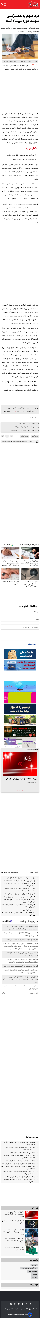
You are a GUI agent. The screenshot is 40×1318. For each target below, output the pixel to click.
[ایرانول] (20, 720)
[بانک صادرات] (20, 686)
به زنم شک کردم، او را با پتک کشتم (23, 159)
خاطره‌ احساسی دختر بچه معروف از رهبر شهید (20, 778)
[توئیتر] (14, 1304)
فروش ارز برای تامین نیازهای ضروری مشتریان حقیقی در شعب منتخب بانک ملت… (19, 889)
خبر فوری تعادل (32, 1271)
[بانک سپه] (20, 709)
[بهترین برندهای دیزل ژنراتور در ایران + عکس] (31, 1250)
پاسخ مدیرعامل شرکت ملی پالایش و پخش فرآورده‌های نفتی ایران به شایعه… (18, 905)
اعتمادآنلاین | (33, 65)
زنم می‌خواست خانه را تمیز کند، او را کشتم (25, 427)
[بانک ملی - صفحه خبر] (20, 654)
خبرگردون (34, 1265)
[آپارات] (10, 1304)
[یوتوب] (18, 1304)
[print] (22, 62)
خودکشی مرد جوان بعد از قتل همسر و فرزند (20, 155)
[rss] (29, 1304)
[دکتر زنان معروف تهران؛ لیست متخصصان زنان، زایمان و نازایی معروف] (31, 1215)
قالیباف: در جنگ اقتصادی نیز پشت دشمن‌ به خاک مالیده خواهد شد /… (19, 884)
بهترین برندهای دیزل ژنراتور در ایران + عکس (14, 1248)
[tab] (22, 790)
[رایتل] (20, 697)
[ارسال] (24, 62)
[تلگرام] (2, 436)
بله (14, 411)
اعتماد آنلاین (12, 1309)
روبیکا (21, 411)
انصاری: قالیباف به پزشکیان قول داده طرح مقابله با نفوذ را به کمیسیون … (19, 900)
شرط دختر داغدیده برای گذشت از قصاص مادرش (23, 430)
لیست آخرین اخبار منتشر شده (9, 872)
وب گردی (35, 1207)
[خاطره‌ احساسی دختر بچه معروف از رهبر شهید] (20, 764)
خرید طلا (34, 1277)
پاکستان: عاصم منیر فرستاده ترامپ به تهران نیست (19, 897)
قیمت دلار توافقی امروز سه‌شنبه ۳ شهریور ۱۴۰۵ (20, 1161)
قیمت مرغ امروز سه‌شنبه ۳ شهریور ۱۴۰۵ (22, 1153)
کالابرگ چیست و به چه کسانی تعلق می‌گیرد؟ (13, 1222)
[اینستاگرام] (25, 1304)
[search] (2, 4)
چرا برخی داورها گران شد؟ (27, 910)
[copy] (37, 441)
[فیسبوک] (7, 436)
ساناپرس (34, 1274)
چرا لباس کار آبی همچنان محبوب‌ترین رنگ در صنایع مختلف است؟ (13, 1232)
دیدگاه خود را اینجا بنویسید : (30, 627)
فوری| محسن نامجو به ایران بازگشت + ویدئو (21, 878)
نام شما (36, 612)
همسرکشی (35, 436)
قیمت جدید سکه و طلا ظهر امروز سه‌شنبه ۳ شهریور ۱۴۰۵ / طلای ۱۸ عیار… (19, 1156)
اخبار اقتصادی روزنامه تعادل (29, 1268)
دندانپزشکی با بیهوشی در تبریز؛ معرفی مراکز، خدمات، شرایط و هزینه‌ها (14, 1240)
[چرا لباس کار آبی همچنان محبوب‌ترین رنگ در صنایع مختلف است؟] (31, 1233)
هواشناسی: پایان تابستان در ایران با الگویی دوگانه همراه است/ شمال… (19, 1143)
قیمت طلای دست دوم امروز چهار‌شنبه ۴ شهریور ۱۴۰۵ (18, 1164)
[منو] (5, 4)
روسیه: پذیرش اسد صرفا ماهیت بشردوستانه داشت (19, 881)
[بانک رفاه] (20, 742)
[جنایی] (20, 731)
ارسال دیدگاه (32, 644)
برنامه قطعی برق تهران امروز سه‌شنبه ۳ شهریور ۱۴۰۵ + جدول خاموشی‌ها (18, 1172)
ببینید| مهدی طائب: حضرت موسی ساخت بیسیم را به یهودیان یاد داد (18, 913)
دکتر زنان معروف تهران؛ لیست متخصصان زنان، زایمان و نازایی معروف (14, 1214)
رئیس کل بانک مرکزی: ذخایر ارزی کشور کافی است (20, 894)
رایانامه (37, 619)
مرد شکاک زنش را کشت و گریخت (28, 424)
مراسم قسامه (25, 436)
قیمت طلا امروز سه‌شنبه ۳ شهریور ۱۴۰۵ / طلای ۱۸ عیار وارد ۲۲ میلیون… (18, 1167)
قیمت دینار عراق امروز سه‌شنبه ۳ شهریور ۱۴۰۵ (21, 1177)
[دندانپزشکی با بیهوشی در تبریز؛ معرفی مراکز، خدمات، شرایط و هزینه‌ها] (31, 1241)
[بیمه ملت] (20, 665)
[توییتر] (11, 436)
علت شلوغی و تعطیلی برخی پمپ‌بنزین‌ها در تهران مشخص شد (19, 1180)
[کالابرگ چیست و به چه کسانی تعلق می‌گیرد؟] (31, 1224)
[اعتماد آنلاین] (33, 4)
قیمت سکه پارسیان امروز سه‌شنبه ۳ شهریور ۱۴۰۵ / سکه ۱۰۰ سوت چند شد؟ (19, 1148)
